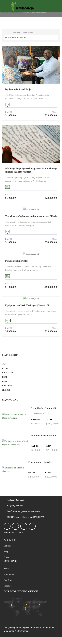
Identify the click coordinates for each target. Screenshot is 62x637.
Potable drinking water (16, 261)
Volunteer (8, 586)
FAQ (6, 551)
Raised (8, 112)
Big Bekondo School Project (19, 89)
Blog (5, 368)
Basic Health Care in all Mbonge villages (43, 408)
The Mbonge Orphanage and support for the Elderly (31, 216)
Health (6, 381)
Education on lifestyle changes (39, 462)
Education (7, 373)
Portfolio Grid (10, 540)
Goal (54, 112)
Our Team (8, 580)
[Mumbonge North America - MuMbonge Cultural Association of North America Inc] (23, 6)
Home (6, 568)
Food (4, 377)
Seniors (6, 390)
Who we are (9, 574)
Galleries (8, 546)
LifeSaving (7, 386)
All (4, 364)
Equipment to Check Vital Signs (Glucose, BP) (27, 305)
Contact (7, 557)
